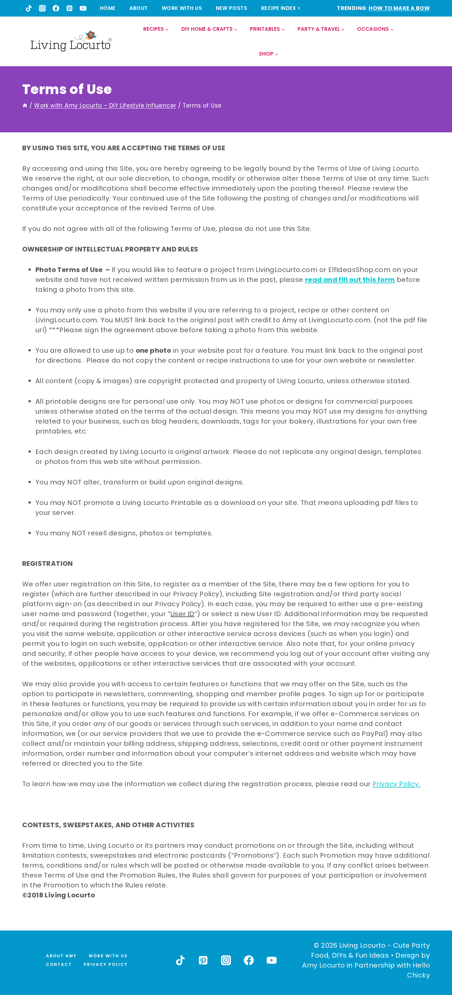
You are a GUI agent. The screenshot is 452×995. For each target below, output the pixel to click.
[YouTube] (83, 8)
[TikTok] (28, 8)
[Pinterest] (69, 8)
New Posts (231, 8)
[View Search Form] (424, 41)
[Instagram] (42, 8)
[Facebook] (56, 8)
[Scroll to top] (432, 965)
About (138, 8)
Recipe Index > (280, 8)
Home (107, 8)
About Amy (61, 956)
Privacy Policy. (396, 784)
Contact (59, 964)
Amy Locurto (323, 965)
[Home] (25, 106)
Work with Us (182, 8)
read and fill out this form (350, 279)
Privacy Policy (106, 964)
